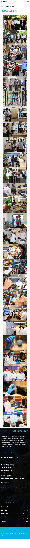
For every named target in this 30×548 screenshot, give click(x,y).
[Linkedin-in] (8, 452)
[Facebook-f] (2, 452)
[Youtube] (11, 452)
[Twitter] (5, 452)
